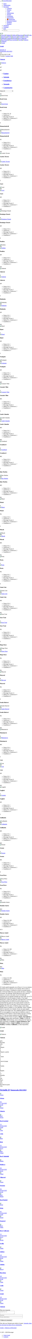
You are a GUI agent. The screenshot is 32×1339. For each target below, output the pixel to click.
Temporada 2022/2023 (6, 51)
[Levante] (25, 36)
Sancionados (10, 17)
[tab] (17, 74)
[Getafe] (20, 36)
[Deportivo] (3, 36)
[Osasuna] (8, 38)
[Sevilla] (19, 40)
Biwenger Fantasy (12, 21)
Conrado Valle (9, 56)
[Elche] (9, 36)
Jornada (9, 14)
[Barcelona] (19, 35)
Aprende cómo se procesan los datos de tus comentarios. (16, 1324)
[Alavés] (2, 35)
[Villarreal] (3, 41)
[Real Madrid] (4, 40)
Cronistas (5, 27)
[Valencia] (25, 40)
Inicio (4, 3)
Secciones (6, 7)
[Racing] (14, 38)
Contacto (5, 1337)
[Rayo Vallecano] (21, 38)
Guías (8, 11)
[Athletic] (8, 35)
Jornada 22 (3, 50)
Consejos (9, 8)
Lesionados (10, 16)
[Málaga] (2, 38)
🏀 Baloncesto (11, 19)
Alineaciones (6, 5)
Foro (4, 28)
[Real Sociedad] (12, 40)
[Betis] (25, 35)
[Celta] (29, 35)
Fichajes (9, 10)
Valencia (2, 59)
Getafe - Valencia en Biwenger (8, 1328)
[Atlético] (13, 35)
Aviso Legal (6, 1335)
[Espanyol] (14, 36)
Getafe (2, 46)
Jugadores (6, 25)
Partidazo (9, 22)
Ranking (9, 24)
